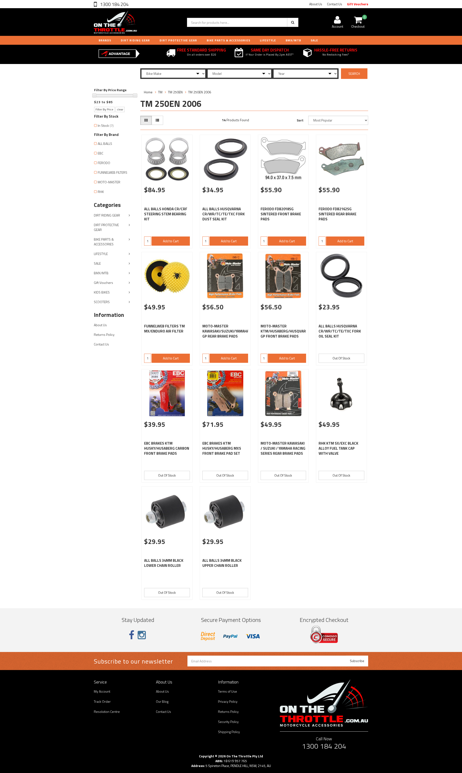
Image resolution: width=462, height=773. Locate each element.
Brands (105, 40)
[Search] (292, 22)
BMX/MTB (293, 40)
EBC (100, 153)
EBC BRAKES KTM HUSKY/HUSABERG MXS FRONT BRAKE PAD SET (221, 448)
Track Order (102, 701)
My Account (102, 691)
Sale (314, 40)
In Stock (106, 125)
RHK (101, 191)
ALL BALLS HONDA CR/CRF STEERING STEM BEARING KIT (165, 214)
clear (120, 109)
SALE (97, 263)
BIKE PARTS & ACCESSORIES (228, 40)
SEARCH (354, 73)
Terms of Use (227, 691)
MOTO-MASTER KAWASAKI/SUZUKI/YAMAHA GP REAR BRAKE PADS (225, 331)
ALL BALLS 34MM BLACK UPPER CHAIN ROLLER (222, 563)
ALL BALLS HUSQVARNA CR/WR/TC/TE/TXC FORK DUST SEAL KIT (223, 214)
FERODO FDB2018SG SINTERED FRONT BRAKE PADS (281, 214)
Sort (300, 120)
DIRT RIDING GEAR (135, 40)
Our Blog (162, 701)
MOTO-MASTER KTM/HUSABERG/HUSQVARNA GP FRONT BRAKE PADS (285, 331)
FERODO (104, 162)
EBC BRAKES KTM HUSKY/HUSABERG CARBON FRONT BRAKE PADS (166, 448)
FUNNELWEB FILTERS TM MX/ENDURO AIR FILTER (164, 328)
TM (160, 92)
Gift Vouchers (357, 3)
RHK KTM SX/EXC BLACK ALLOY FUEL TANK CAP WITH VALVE (338, 448)
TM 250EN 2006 (199, 92)
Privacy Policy (227, 701)
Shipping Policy (229, 731)
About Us (315, 3)
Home (148, 92)
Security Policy (228, 721)
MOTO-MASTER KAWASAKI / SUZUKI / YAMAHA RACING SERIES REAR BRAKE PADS (283, 448)
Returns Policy (104, 334)
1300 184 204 (113, 4)
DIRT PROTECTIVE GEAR (178, 40)
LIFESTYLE (268, 40)
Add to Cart (171, 240)
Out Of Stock (341, 358)
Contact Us (334, 3)
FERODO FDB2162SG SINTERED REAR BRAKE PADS (337, 214)
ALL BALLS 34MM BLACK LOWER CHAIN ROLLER (163, 563)
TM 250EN (175, 92)
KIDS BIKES (102, 292)
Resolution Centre (107, 711)
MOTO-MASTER (109, 182)
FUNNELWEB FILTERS (112, 172)
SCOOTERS (102, 301)
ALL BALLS (105, 143)
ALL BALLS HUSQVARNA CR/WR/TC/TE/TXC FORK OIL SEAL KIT (340, 331)
